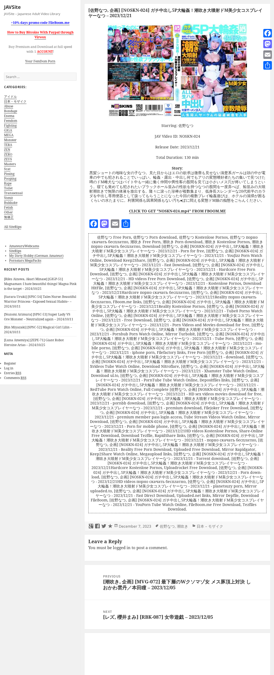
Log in (8, 368)
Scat (7, 169)
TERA (8, 144)
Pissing (9, 173)
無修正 (9, 217)
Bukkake (10, 202)
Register (10, 363)
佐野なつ (167, 526)
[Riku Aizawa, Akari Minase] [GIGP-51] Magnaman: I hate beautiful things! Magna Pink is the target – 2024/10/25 (40, 284)
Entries (12, 373)
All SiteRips (12, 226)
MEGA (8, 135)
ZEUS (8, 159)
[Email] (267, 54)
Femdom (10, 120)
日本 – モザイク (15, 101)
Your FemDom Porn (40, 61)
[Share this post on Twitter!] (103, 526)
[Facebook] (267, 33)
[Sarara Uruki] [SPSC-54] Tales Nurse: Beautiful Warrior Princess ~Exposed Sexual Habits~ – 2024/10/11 (40, 301)
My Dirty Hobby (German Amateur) (36, 255)
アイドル (10, 96)
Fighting (10, 125)
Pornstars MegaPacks (25, 260)
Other (8, 212)
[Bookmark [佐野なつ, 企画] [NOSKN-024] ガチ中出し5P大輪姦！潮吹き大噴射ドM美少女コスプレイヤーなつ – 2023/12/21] (110, 526)
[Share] (267, 65)
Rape (8, 183)
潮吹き (182, 526)
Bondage (10, 111)
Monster (10, 140)
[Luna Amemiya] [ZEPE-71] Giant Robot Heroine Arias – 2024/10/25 (34, 342)
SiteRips (15, 251)
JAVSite (12, 7)
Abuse (8, 106)
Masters (10, 164)
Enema (9, 116)
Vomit (8, 198)
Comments (15, 378)
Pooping (10, 178)
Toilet (8, 188)
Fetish (8, 207)
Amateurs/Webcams (24, 246)
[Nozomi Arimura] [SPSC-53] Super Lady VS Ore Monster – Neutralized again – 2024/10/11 (38, 316)
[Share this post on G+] (91, 526)
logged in (122, 547)
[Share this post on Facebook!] (97, 526)
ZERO (8, 154)
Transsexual (13, 193)
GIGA (8, 130)
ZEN (7, 149)
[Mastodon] (267, 44)
